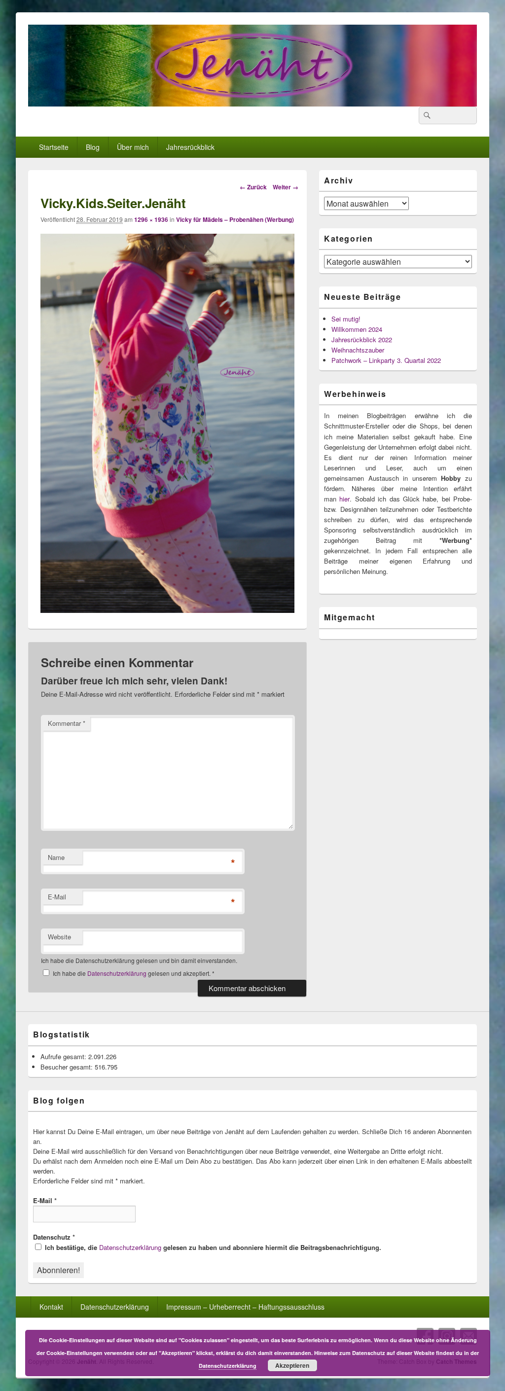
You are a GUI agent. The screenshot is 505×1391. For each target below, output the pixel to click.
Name (56, 857)
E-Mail (57, 896)
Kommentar (66, 723)
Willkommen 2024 (356, 329)
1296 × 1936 (151, 219)
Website (59, 936)
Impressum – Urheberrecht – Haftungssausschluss (245, 1307)
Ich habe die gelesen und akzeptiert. (134, 973)
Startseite (54, 147)
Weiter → (285, 186)
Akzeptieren (292, 1365)
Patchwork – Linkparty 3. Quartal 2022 (386, 360)
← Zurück (253, 186)
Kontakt (51, 1307)
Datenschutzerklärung (117, 973)
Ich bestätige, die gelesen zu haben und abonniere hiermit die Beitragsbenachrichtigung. (212, 1247)
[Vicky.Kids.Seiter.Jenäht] (167, 609)
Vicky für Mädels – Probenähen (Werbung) (235, 219)
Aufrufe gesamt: (64, 1056)
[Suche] (426, 115)
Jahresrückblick (190, 147)
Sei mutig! (346, 318)
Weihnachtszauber (357, 350)
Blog (93, 147)
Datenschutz (54, 1237)
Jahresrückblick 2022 (361, 339)
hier (344, 498)
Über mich (133, 147)
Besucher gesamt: (67, 1066)
